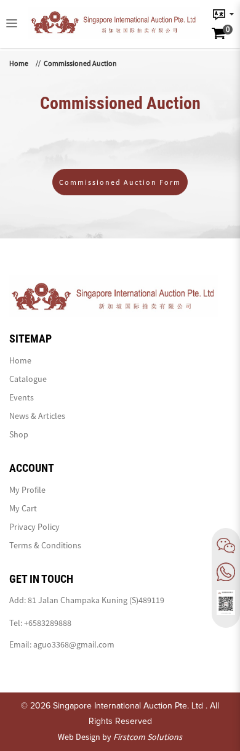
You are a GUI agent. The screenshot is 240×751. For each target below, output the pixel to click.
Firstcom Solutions (147, 736)
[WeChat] (226, 545)
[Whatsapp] (226, 571)
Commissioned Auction (80, 63)
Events (21, 397)
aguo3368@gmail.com (73, 644)
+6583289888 (47, 622)
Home (18, 63)
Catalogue (28, 378)
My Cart (23, 508)
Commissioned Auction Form (120, 182)
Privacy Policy (34, 526)
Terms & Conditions (45, 545)
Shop (18, 434)
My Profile (27, 489)
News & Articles (37, 415)
